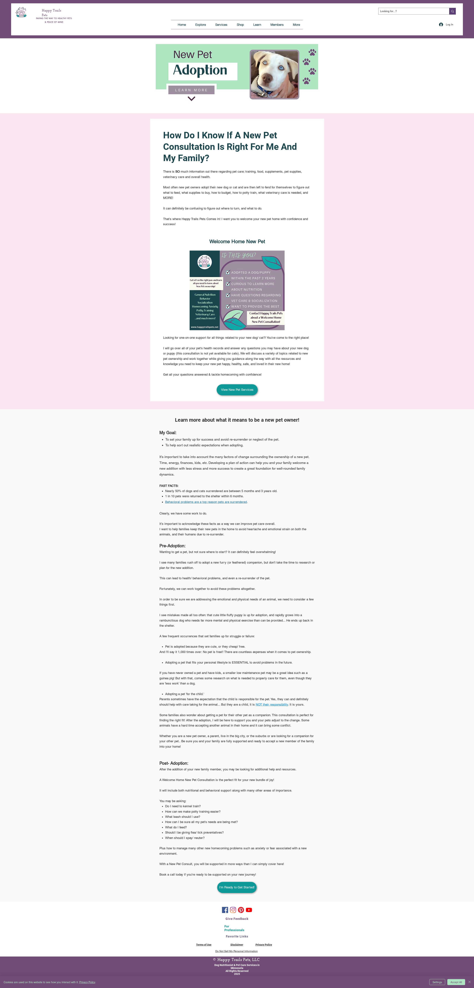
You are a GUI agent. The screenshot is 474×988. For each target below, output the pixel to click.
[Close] (469, 982)
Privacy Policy (87, 982)
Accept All (456, 982)
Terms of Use (203, 944)
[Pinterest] (241, 910)
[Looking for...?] (452, 11)
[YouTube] (249, 910)
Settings (437, 982)
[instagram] (233, 910)
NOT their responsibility (272, 704)
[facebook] (225, 910)
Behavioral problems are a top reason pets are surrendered (206, 502)
